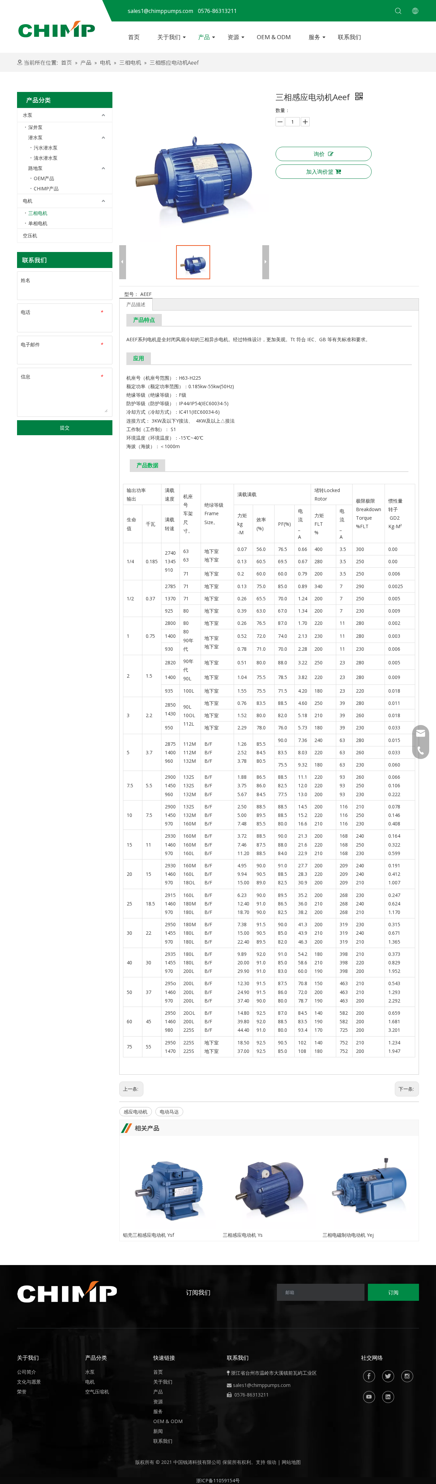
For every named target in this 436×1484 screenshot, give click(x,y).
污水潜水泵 (46, 147)
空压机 (30, 235)
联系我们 (349, 37)
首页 (134, 37)
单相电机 (37, 223)
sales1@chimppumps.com (262, 1385)
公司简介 (26, 1372)
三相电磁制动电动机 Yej (248, 1235)
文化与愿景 (29, 1381)
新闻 (158, 1431)
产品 (204, 37)
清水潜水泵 (46, 158)
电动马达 (169, 1111)
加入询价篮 (319, 171)
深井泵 (35, 127)
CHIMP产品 (46, 188)
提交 (64, 427)
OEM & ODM (274, 37)
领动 (271, 1462)
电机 (27, 201)
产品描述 (135, 304)
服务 (314, 37)
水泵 (27, 115)
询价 (319, 154)
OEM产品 (44, 178)
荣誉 (22, 1391)
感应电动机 (135, 1111)
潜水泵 (35, 137)
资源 (233, 37)
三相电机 (37, 213)
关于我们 (169, 37)
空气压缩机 (97, 1391)
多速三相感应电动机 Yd (347, 1235)
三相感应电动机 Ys (143, 1235)
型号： (131, 294)
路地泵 (35, 168)
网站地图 (291, 1462)
